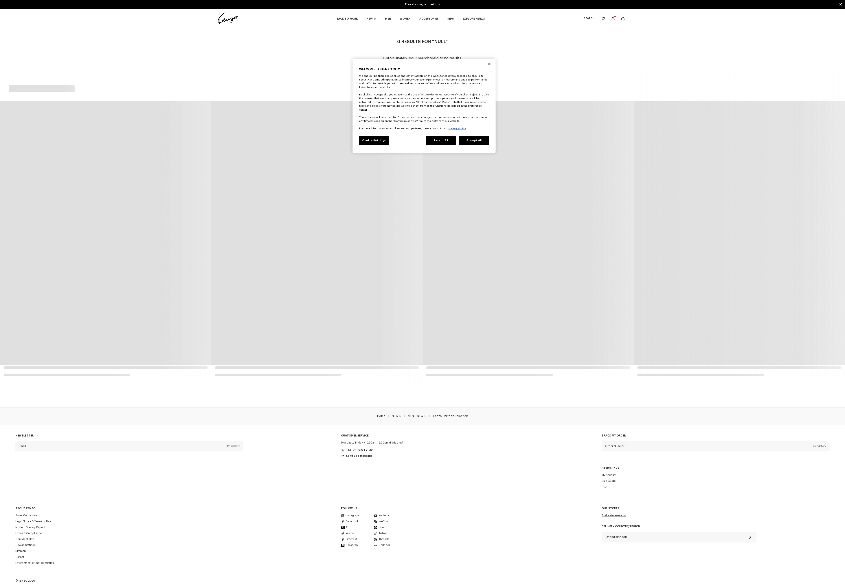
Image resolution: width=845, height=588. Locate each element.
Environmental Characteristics (34, 563)
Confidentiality (24, 539)
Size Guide (608, 481)
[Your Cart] (622, 18)
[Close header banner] (840, 4)
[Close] (489, 64)
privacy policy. (457, 128)
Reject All (441, 140)
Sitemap (20, 551)
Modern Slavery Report (30, 527)
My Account (609, 475)
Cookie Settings (25, 545)
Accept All (474, 140)
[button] (129, 446)
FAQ (604, 487)
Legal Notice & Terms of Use (33, 521)
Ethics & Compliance (28, 533)
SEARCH (589, 18)
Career (19, 557)
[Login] (613, 18)
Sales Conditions (26, 515)
